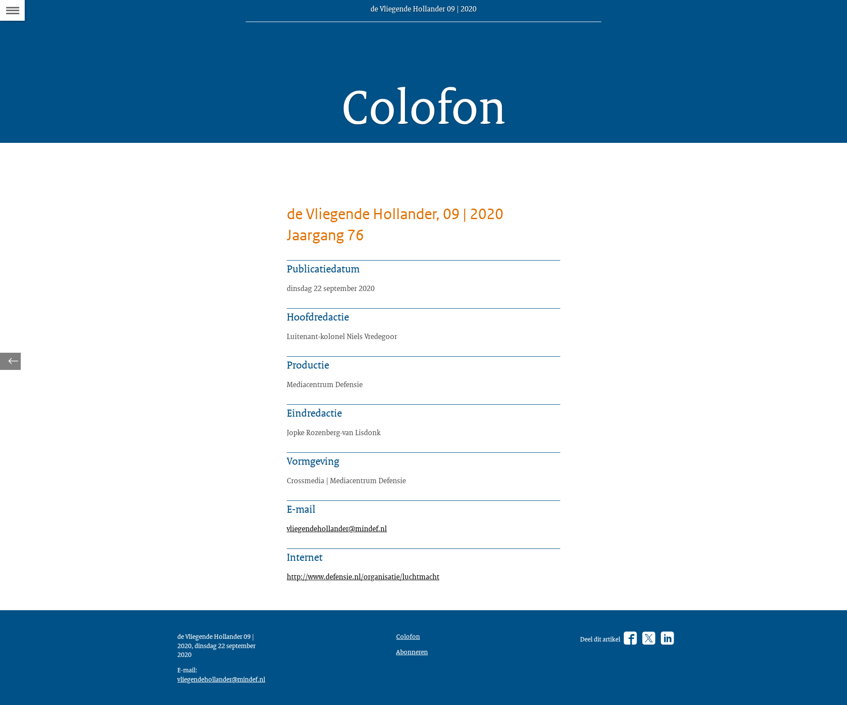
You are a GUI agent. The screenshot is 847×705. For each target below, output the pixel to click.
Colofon (408, 636)
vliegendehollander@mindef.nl (337, 528)
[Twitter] (648, 638)
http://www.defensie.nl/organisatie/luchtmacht (363, 576)
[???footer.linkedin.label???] (667, 638)
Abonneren (412, 651)
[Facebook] (630, 638)
